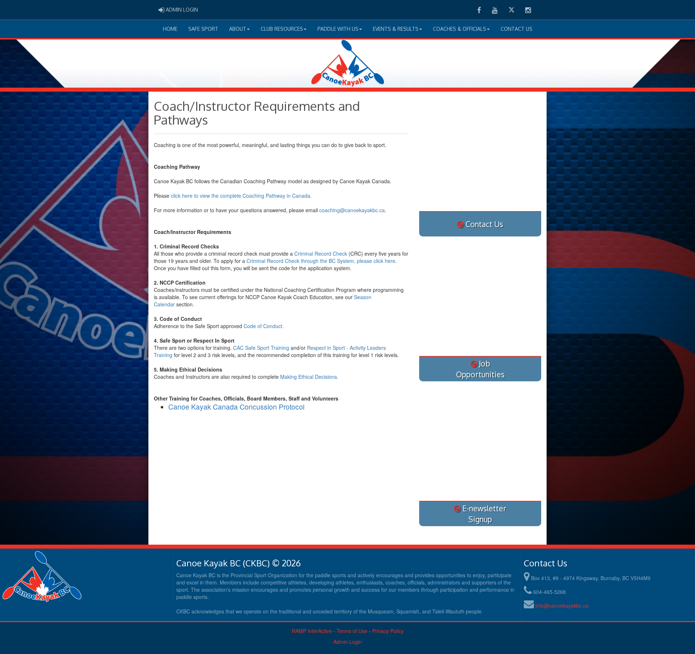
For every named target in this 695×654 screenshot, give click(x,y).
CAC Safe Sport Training (261, 347)
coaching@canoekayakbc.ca (352, 210)
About (237, 29)
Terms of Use (352, 630)
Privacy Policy (388, 630)
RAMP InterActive (312, 630)
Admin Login (347, 641)
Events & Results (395, 29)
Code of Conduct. (264, 326)
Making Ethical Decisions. (310, 376)
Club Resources (282, 29)
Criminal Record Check (320, 253)
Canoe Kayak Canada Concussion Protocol (236, 407)
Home (170, 29)
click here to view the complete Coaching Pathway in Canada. (241, 195)
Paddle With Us (337, 29)
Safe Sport (203, 29)
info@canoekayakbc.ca (562, 605)
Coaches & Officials (459, 29)
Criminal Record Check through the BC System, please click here (321, 260)
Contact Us (516, 29)
